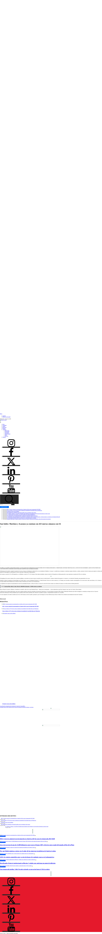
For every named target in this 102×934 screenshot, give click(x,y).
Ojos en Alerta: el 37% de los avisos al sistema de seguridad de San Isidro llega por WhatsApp (24, 510)
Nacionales (7, 432)
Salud (6, 434)
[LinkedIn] (11, 474)
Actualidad (4, 425)
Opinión (3, 428)
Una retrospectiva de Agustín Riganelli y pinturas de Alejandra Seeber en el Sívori (22, 515)
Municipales (7, 430)
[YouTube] (11, 492)
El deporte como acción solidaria (13, 511)
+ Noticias (4, 429)
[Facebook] (11, 456)
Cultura (3, 426)
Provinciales (7, 431)
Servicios (6, 436)
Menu (1, 413)
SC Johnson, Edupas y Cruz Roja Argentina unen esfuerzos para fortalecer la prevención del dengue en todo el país (28, 513)
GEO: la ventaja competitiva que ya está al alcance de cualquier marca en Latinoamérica (27, 857)
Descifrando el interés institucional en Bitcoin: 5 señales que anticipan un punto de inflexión (27, 863)
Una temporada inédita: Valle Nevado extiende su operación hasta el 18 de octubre (25, 869)
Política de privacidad (6, 416)
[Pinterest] (11, 483)
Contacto (4, 415)
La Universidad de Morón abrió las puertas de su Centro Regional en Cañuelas (21, 517)
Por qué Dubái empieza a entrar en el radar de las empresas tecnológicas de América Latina (28, 851)
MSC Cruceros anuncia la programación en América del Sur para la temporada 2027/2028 (23, 509)
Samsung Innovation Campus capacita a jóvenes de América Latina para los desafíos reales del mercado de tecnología (29, 519)
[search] (9, 499)
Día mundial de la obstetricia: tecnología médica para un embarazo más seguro (21, 512)
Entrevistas (4, 427)
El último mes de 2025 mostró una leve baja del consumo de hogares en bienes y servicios (16, 707)
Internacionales (7, 433)
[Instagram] (11, 447)
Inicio (3, 424)
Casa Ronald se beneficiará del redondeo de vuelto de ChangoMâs (13, 706)
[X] (11, 465)
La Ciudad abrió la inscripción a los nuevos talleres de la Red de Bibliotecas (21, 514)
